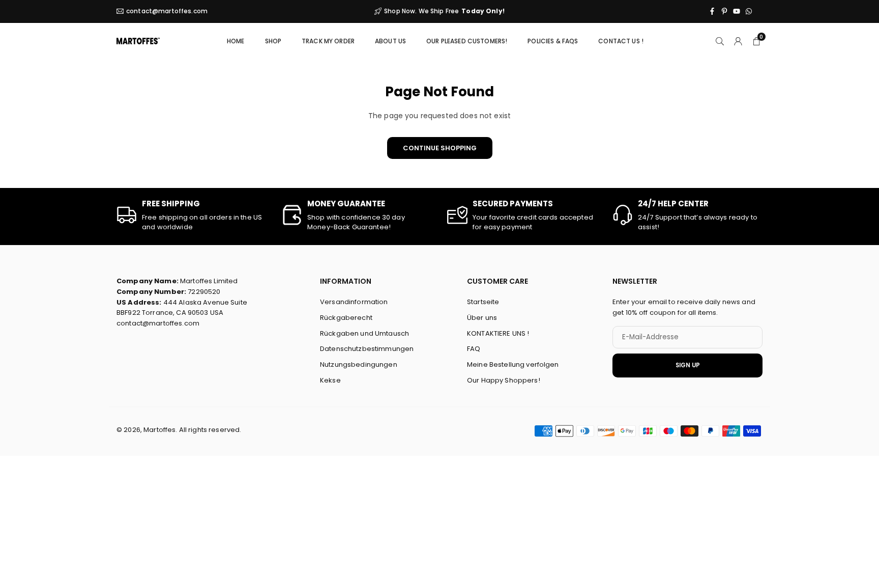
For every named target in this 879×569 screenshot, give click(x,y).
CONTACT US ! (620, 41)
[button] (756, 40)
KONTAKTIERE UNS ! (498, 333)
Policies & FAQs (553, 41)
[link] (191, 215)
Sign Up (688, 365)
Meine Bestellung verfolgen (513, 365)
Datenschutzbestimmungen (367, 349)
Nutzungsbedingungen (358, 365)
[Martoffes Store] (138, 40)
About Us (390, 41)
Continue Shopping (440, 148)
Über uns (482, 317)
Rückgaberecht (346, 317)
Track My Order (328, 41)
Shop (273, 41)
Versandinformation (354, 302)
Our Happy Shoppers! (503, 380)
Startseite (483, 302)
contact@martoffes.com (167, 11)
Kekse (330, 380)
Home (236, 41)
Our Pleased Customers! (466, 41)
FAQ (473, 349)
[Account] (738, 40)
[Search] (720, 40)
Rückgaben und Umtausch (364, 333)
